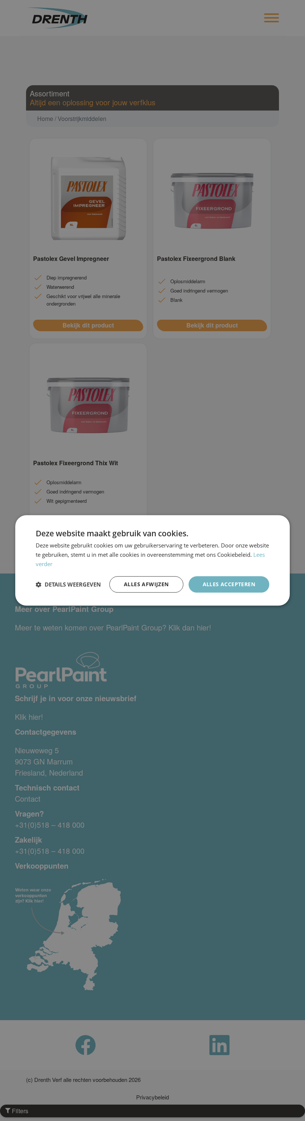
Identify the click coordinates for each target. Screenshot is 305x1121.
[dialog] (152, 560)
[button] (68, 584)
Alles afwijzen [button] (146, 584)
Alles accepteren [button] (229, 584)
